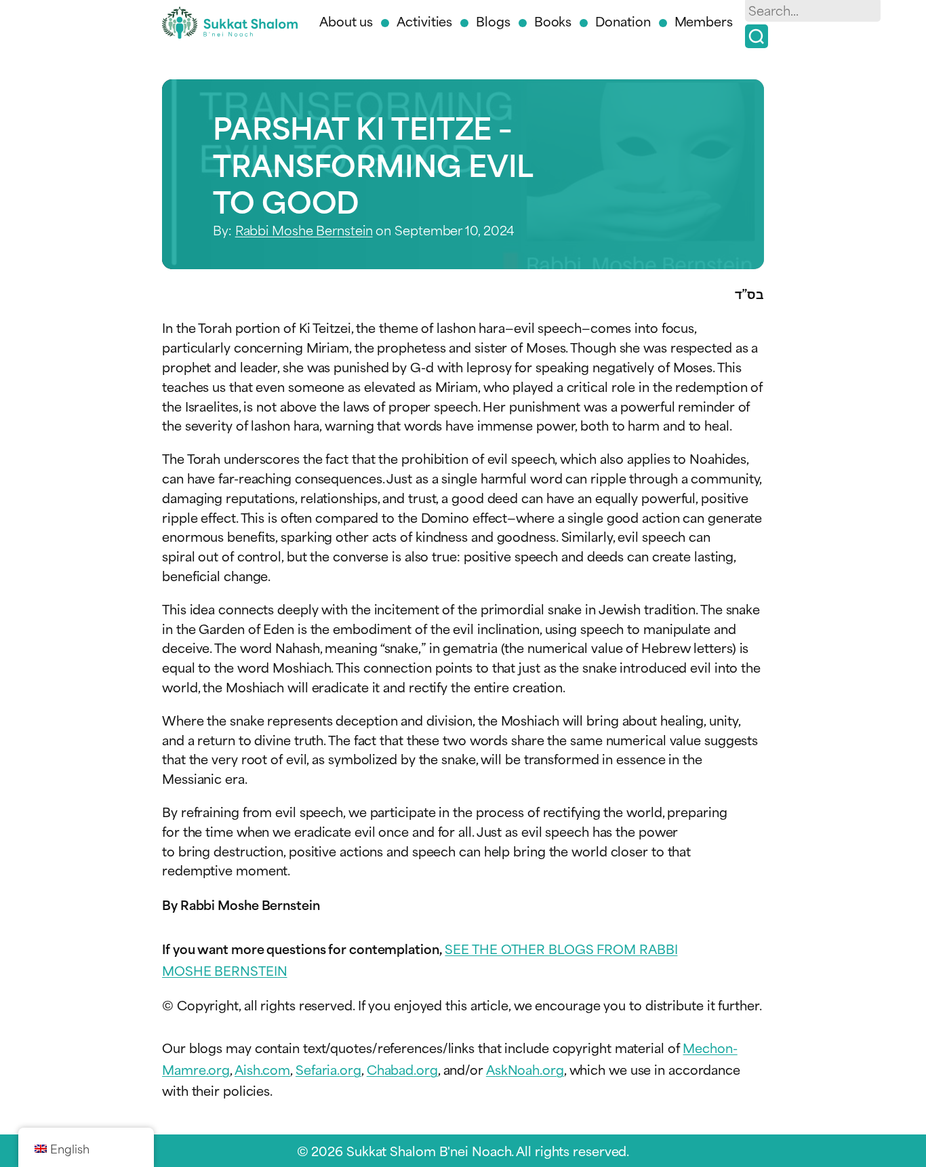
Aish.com (262, 1069)
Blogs (493, 21)
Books (553, 21)
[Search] (756, 36)
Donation (622, 21)
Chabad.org (402, 1069)
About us (346, 21)
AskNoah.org (525, 1069)
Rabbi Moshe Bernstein (304, 229)
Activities (424, 21)
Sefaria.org (328, 1069)
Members (704, 21)
